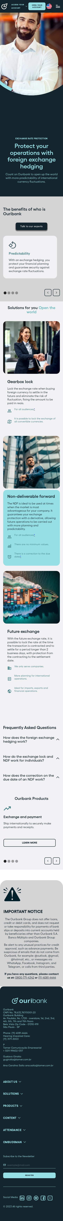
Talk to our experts (31, 226)
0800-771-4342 (24, 977)
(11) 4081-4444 (47, 977)
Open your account (37, 6)
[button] (49, 6)
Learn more (29, 842)
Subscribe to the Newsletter (18, 1156)
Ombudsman (12, 1142)
